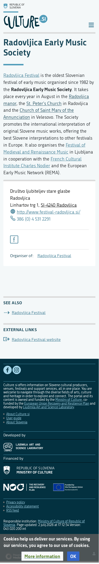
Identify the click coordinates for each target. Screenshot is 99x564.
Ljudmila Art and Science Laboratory (48, 407)
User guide (13, 418)
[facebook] (14, 240)
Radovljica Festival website (36, 339)
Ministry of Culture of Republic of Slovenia (44, 523)
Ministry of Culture (68, 400)
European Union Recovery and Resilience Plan (56, 404)
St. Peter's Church (44, 103)
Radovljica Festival (54, 255)
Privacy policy (15, 502)
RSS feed (12, 510)
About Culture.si (17, 414)
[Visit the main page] (41, 16)
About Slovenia (16, 422)
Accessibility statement (22, 506)
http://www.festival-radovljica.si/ (48, 212)
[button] (42, 556)
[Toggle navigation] (91, 24)
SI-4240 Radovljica (59, 205)
